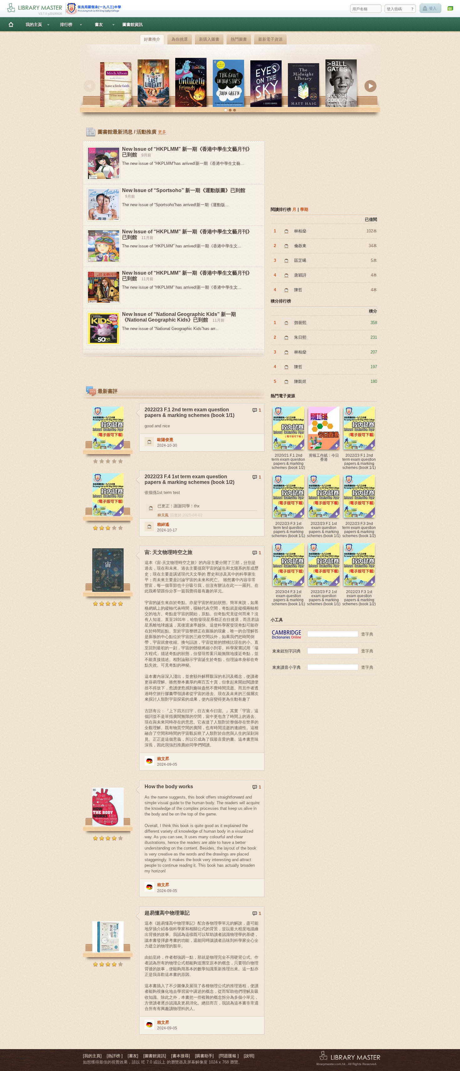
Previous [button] (89, 86)
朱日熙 (300, 337)
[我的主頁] (92, 1055)
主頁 (11, 24)
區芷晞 (300, 260)
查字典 (367, 634)
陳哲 (298, 289)
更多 (162, 131)
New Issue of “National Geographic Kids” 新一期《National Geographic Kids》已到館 (179, 317)
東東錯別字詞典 (286, 651)
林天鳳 (163, 515)
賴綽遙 (163, 524)
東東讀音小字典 (286, 667)
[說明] (249, 1055)
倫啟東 (300, 245)
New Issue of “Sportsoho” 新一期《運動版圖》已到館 (183, 190)
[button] (225, 110)
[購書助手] (204, 1055)
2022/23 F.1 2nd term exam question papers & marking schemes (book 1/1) (189, 412)
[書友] (133, 1055)
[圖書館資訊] (154, 1055)
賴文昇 (163, 758)
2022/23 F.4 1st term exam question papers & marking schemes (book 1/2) (189, 479)
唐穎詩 (300, 275)
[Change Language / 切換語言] (450, 8)
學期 (304, 209)
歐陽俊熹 (165, 439)
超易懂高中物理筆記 (167, 913)
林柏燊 (300, 231)
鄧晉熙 (300, 322)
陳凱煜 (300, 381)
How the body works (169, 786)
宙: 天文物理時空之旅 (168, 552)
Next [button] (370, 86)
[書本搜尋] (180, 1055)
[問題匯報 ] (229, 1055)
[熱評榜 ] (115, 1055)
